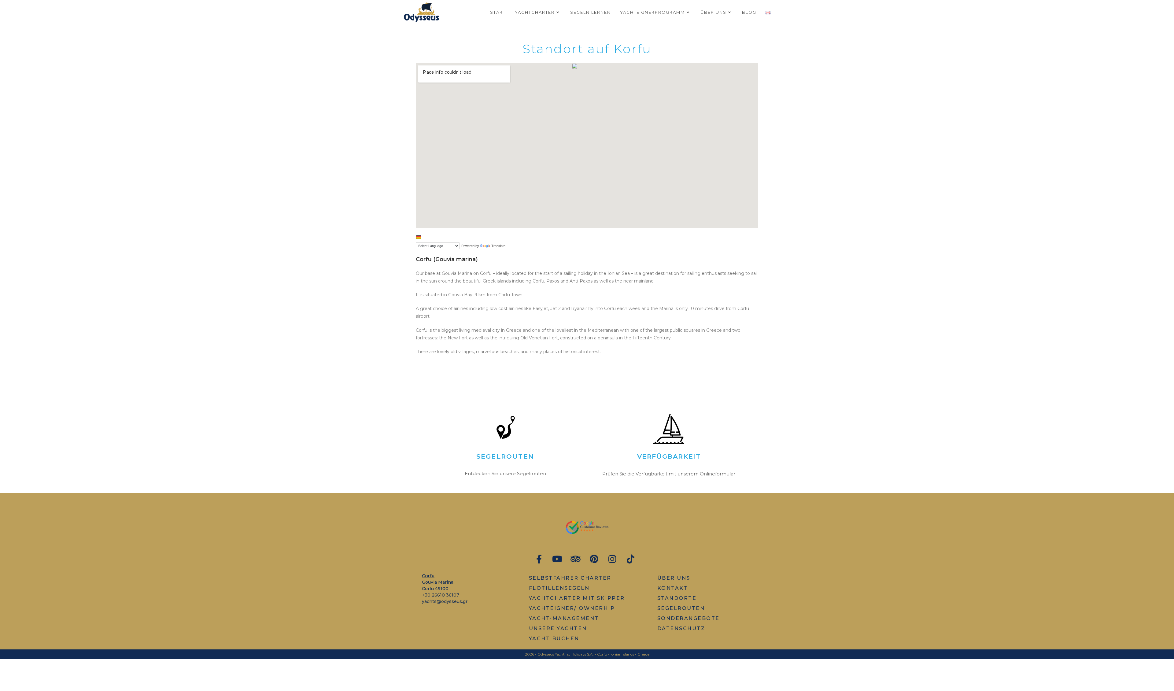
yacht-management (564, 618)
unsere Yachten (558, 628)
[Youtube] (557, 559)
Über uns (673, 578)
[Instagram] (612, 559)
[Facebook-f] (538, 559)
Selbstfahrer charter (570, 578)
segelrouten (681, 608)
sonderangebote (688, 618)
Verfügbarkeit (669, 456)
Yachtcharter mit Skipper (577, 598)
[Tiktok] (630, 559)
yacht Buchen (554, 638)
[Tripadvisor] (575, 559)
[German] (418, 237)
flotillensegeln (559, 588)
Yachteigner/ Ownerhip (572, 608)
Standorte (677, 598)
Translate (498, 246)
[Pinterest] (593, 559)
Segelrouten (505, 456)
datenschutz (681, 628)
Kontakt (672, 588)
